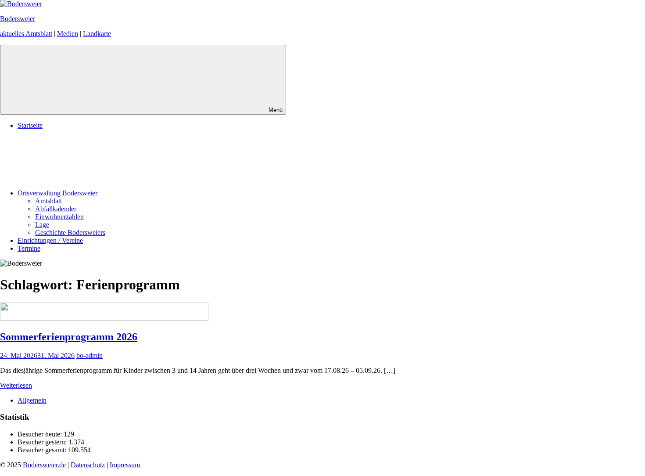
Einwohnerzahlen (59, 216)
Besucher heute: (41, 434)
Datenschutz (88, 465)
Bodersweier (17, 18)
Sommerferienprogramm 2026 (68, 337)
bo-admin (89, 355)
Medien (67, 33)
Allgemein (32, 400)
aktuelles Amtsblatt (26, 33)
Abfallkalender (55, 209)
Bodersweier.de (44, 465)
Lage (42, 224)
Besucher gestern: (43, 442)
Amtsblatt (48, 201)
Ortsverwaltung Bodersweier (57, 193)
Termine (29, 248)
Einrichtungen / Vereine (50, 240)
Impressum (125, 465)
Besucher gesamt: (43, 450)
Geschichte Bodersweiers (70, 232)
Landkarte (97, 33)
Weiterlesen (16, 385)
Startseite (30, 125)
